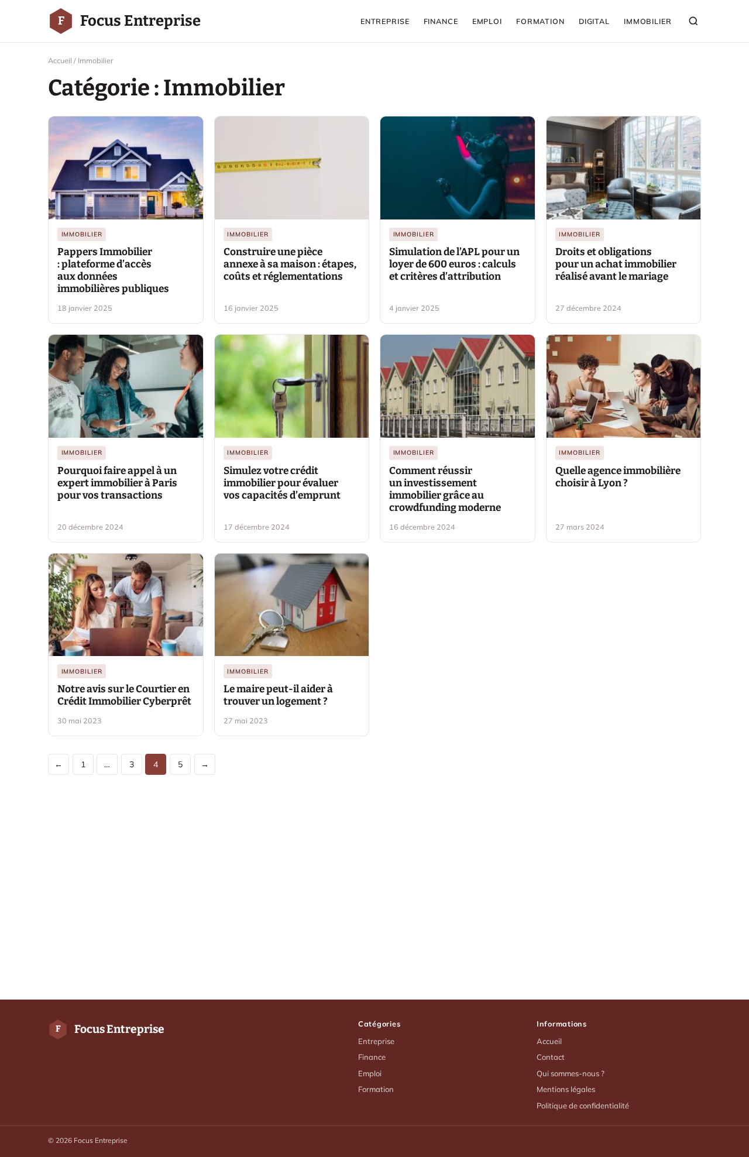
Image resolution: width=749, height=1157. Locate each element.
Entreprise (385, 21)
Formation (540, 21)
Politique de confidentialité (583, 1105)
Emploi (487, 21)
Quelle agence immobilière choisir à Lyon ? (618, 477)
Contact (551, 1057)
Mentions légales (566, 1089)
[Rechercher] (693, 21)
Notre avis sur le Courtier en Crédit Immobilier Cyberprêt (124, 695)
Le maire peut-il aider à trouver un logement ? (278, 695)
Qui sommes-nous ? (570, 1073)
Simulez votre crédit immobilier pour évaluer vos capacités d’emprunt (282, 483)
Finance (441, 21)
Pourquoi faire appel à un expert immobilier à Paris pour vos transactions (117, 483)
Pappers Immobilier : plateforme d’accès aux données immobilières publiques (113, 270)
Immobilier (648, 21)
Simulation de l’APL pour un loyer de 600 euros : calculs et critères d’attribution (454, 264)
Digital (594, 21)
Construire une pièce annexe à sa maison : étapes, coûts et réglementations (290, 264)
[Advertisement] (374, 887)
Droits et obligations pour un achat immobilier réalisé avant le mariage (615, 264)
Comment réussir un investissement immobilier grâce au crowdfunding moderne (445, 489)
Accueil (60, 60)
